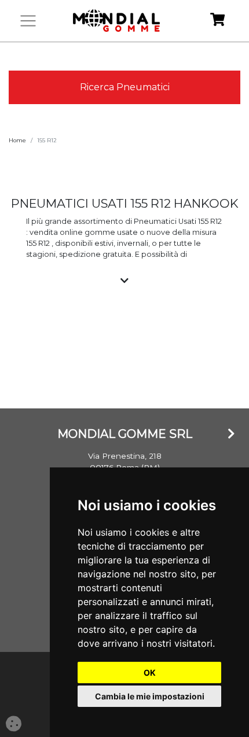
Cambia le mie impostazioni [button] (149, 696)
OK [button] (150, 672)
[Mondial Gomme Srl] (116, 20)
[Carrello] (217, 21)
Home (17, 140)
